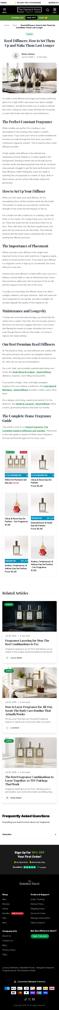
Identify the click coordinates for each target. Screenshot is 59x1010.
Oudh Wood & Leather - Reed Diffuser (31, 372)
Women (6, 904)
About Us (6, 936)
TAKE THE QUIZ (39, 936)
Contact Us (7, 940)
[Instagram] (29, 999)
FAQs (4, 954)
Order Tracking (37, 899)
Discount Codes (38, 913)
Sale (4, 918)
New (4, 922)
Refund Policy (37, 904)
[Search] (46, 10)
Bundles (6, 913)
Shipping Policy (38, 908)
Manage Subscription (40, 918)
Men (4, 899)
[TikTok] (25, 999)
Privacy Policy (8, 950)
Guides (30, 34)
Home (6, 25)
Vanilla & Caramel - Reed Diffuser (33, 404)
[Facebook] (33, 999)
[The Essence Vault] (29, 10)
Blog (15, 25)
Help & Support (38, 922)
